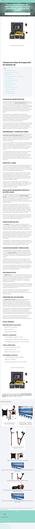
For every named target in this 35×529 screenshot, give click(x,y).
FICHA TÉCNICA (8, 85)
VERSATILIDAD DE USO (9, 78)
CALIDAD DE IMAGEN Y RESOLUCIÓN (12, 80)
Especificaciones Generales (12, 87)
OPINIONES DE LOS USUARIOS (11, 84)
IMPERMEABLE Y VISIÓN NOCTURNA (11, 72)
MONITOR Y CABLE (9, 74)
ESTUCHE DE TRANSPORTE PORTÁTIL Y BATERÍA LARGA (15, 76)
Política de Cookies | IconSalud (5, 527)
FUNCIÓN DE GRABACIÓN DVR (11, 70)
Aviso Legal (2, 523)
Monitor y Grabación (11, 89)
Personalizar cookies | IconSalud (5, 526)
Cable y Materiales (11, 91)
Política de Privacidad (4, 524)
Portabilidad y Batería (11, 93)
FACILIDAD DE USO (9, 82)
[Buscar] (28, 13)
